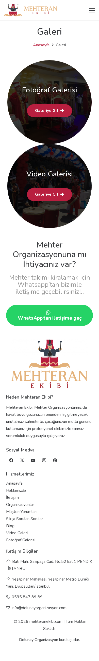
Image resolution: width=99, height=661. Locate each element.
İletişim (12, 497)
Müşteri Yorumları (21, 511)
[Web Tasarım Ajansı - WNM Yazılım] (49, 655)
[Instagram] (44, 460)
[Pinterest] (55, 460)
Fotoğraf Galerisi (20, 540)
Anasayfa (41, 45)
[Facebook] (11, 460)
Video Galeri (17, 533)
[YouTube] (33, 460)
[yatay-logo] (30, 10)
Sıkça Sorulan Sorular (24, 519)
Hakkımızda (16, 490)
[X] (22, 460)
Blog (10, 526)
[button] (92, 10)
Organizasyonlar (20, 504)
